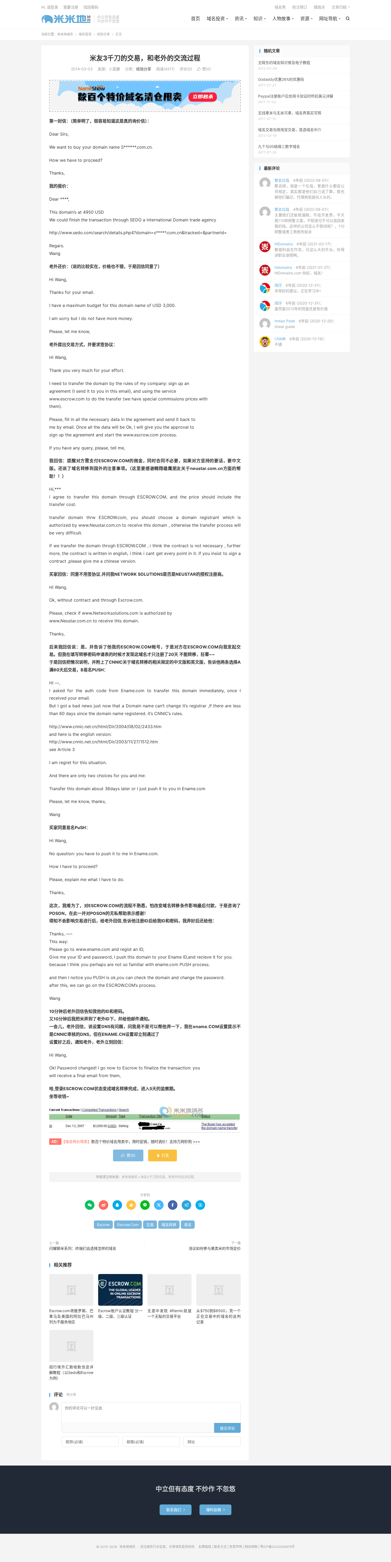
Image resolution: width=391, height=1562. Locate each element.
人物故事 (281, 18)
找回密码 (91, 7)
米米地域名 (66, 19)
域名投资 (216, 18)
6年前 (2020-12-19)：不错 (300, 341)
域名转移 (168, 1224)
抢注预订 (299, 7)
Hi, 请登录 (49, 7)
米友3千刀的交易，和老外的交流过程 (145, 58)
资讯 (239, 18)
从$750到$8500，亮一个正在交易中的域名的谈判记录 (218, 1316)
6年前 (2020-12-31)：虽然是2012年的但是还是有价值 (301, 306)
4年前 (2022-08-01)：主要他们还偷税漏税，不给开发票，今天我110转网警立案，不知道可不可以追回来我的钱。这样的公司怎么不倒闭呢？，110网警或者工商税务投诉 (309, 220)
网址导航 (328, 18)
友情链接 (204, 1547)
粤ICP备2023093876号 (277, 1547)
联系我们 (175, 1509)
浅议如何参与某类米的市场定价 (215, 1248)
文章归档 (339, 7)
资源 (304, 18)
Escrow (103, 1224)
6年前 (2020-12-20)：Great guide (305, 324)
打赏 (162, 1155)
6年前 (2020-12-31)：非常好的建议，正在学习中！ (298, 288)
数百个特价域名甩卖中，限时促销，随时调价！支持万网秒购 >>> (145, 1141)
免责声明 (235, 1547)
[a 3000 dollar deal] (145, 1119)
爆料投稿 (215, 1509)
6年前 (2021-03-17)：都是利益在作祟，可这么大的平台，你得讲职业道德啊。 (309, 249)
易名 (188, 1224)
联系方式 (220, 1547)
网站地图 (251, 1547)
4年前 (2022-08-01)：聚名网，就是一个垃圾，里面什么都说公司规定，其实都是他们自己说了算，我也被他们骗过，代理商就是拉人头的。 (309, 188)
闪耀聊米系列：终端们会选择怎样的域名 (82, 1248)
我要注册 (70, 7)
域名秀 (280, 7)
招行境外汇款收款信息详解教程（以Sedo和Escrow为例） (71, 1372)
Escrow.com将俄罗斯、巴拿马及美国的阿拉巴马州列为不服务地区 (71, 1316)
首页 (195, 18)
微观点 (319, 7)
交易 (150, 1224)
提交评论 (227, 1428)
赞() (204, 69)
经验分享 (103, 34)
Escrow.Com (128, 1224)
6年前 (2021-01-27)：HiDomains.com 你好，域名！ (303, 270)
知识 (258, 18)
